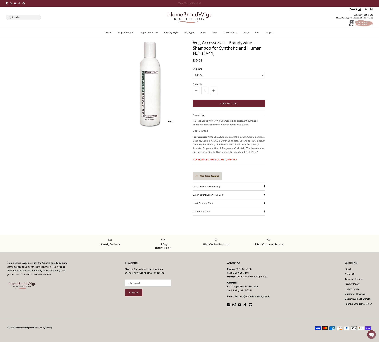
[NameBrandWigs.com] (189, 17)
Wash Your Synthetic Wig (207, 186)
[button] (371, 334)
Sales (203, 32)
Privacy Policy (352, 284)
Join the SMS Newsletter (358, 304)
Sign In (348, 269)
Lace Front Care (201, 211)
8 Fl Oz (199, 75)
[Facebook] (7, 3)
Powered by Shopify (43, 327)
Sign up (134, 292)
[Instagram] (11, 3)
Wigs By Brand (126, 32)
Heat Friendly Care (203, 203)
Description (199, 115)
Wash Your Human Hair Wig (208, 194)
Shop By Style (171, 32)
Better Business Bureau (358, 298)
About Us (350, 274)
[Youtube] (15, 3)
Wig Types (189, 32)
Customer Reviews (355, 294)
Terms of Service (354, 279)
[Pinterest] (24, 3)
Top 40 (108, 32)
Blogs (246, 32)
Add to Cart (229, 103)
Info (257, 32)
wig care (197, 68)
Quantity (197, 84)
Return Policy (352, 289)
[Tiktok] (19, 3)
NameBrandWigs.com (24, 327)
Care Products (230, 32)
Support (269, 32)
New (214, 32)
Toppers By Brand (148, 32)
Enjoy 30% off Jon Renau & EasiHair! (189, 3)
